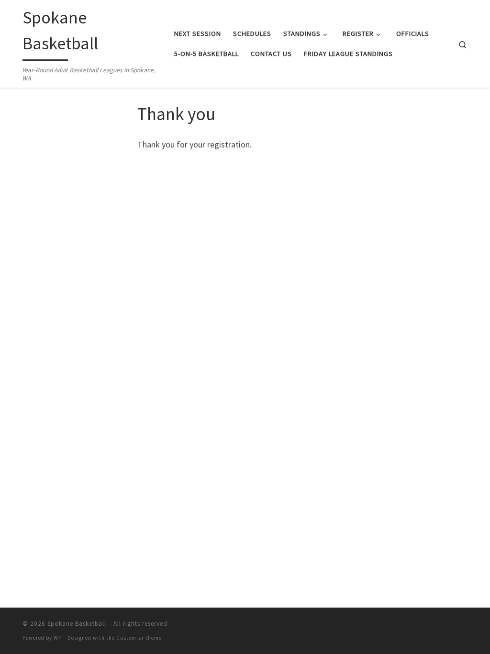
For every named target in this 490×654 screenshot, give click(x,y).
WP (58, 637)
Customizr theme (139, 637)
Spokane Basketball (76, 624)
